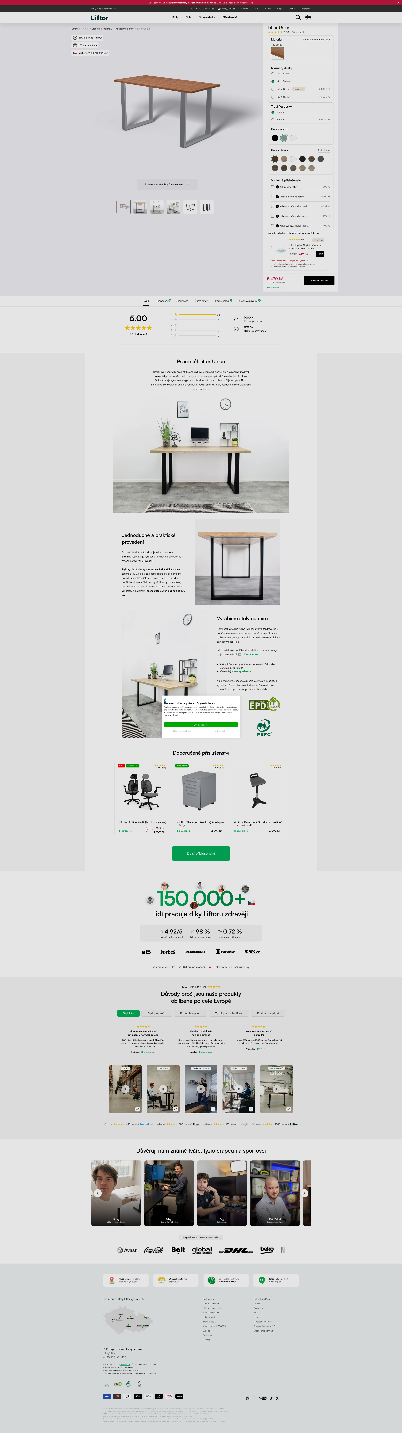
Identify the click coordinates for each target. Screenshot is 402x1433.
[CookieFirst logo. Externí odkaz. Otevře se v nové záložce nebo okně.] (165, 700)
